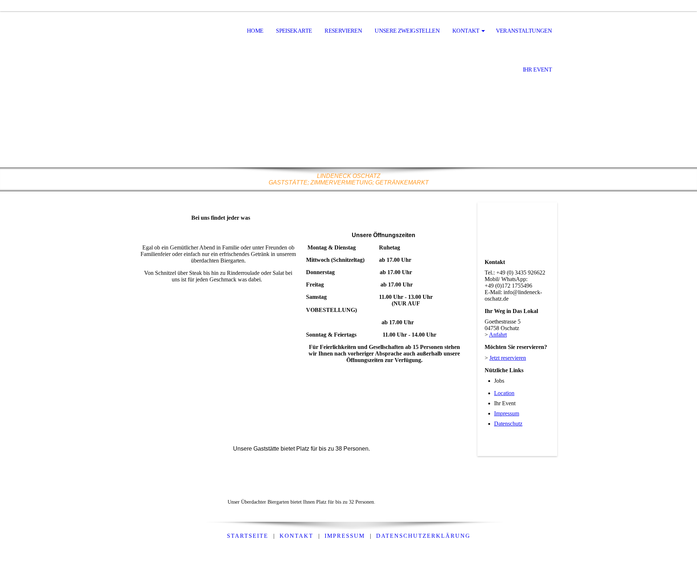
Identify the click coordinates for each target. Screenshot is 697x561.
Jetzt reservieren (507, 358)
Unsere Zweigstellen (407, 31)
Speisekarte (294, 31)
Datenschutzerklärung (423, 536)
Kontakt (466, 31)
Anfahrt (498, 335)
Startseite (247, 536)
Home (255, 31)
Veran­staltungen (524, 31)
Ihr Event (537, 69)
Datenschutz (508, 423)
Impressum (506, 413)
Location (504, 393)
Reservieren (343, 31)
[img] (176, 31)
